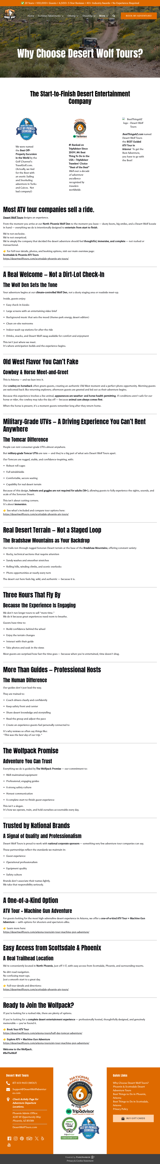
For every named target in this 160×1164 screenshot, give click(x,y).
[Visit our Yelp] (42, 1138)
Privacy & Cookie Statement (80, 1160)
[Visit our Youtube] (9, 1145)
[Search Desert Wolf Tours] (114, 16)
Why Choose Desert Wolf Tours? (131, 1082)
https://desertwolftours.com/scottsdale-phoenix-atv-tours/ (36, 258)
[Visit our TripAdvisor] (29, 1138)
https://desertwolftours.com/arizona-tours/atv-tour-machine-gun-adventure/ (46, 932)
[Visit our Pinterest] (22, 1138)
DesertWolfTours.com (24, 1127)
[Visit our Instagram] (16, 1138)
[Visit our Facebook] (9, 1138)
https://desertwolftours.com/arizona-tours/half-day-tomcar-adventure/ (42, 1033)
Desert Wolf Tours (13, 217)
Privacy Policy (120, 1109)
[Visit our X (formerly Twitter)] (37, 1138)
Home (31, 15)
